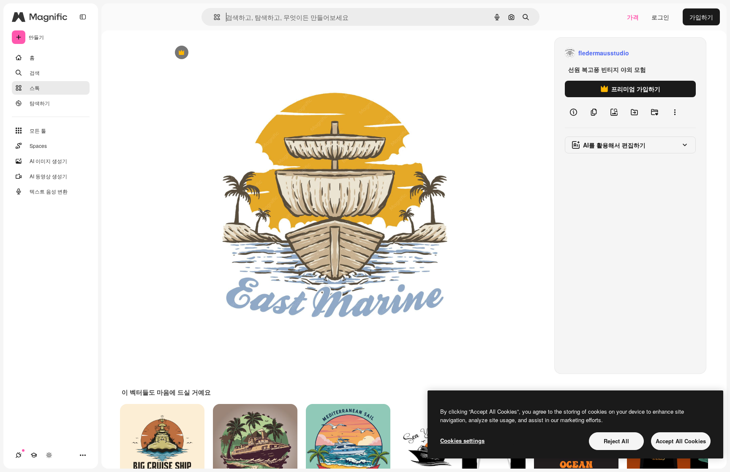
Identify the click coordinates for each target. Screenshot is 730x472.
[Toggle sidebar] (83, 17)
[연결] (18, 455)
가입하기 (701, 17)
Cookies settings (462, 441)
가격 (633, 17)
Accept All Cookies (681, 441)
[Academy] (34, 455)
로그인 (660, 17)
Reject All (616, 441)
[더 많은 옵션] (674, 112)
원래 (215, 53)
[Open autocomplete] (213, 17)
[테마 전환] (49, 455)
